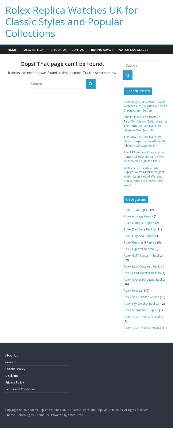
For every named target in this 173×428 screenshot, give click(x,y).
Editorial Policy (15, 369)
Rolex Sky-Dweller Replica (141, 303)
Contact (79, 50)
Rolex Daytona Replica (139, 236)
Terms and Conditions (20, 389)
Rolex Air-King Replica (138, 216)
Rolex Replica (32, 50)
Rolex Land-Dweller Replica (142, 273)
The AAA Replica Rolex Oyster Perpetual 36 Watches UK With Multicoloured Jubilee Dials (144, 156)
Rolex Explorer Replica (139, 249)
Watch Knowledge (133, 50)
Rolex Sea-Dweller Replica (141, 297)
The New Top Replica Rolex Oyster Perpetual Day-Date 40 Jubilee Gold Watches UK (144, 141)
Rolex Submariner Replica (141, 310)
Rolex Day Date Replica (140, 229)
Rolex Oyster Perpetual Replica (145, 279)
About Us (58, 50)
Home (12, 50)
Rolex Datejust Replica (139, 223)
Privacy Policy (14, 382)
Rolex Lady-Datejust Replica (143, 266)
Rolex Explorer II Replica (140, 242)
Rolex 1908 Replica (136, 210)
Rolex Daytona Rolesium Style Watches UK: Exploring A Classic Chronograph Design (145, 106)
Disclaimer (12, 376)
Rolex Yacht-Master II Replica (144, 317)
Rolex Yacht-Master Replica (142, 328)
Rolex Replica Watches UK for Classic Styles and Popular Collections (71, 21)
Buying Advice (102, 50)
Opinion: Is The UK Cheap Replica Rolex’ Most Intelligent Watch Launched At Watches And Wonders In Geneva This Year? (144, 176)
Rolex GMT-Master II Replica (143, 255)
